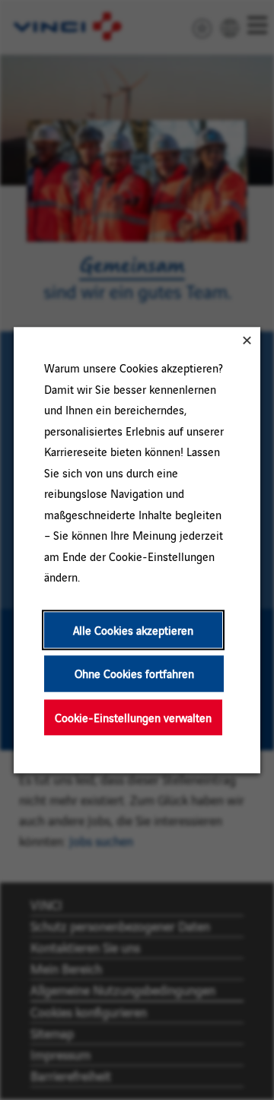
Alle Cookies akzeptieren (133, 630)
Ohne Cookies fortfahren (134, 673)
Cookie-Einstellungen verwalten (133, 717)
